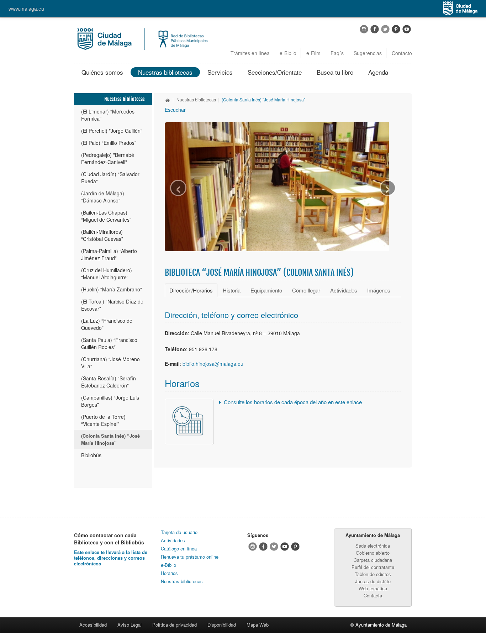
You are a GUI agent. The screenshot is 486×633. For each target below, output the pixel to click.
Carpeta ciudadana (373, 559)
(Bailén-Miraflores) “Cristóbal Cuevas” (102, 235)
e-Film (313, 53)
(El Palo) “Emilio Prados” (108, 142)
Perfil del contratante (373, 567)
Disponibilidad (221, 624)
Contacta (373, 595)
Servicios (220, 72)
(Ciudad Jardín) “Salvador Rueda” (110, 177)
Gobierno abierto (373, 552)
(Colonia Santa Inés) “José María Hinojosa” (110, 439)
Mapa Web (258, 624)
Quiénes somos (102, 72)
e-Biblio (288, 53)
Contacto (402, 53)
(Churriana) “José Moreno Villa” (110, 362)
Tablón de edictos (373, 574)
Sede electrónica (372, 545)
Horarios (169, 573)
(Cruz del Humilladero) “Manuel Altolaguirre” (106, 274)
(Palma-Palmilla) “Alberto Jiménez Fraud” (109, 254)
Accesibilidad (93, 624)
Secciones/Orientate (275, 72)
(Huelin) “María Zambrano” (111, 289)
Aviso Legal (129, 624)
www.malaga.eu (26, 8)
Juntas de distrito (373, 581)
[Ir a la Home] (142, 38)
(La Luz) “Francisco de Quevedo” (106, 324)
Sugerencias (368, 53)
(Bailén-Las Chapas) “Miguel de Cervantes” (106, 216)
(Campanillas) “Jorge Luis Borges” (110, 401)
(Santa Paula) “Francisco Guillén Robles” (109, 343)
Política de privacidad (174, 624)
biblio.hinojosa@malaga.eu (213, 363)
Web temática (373, 588)
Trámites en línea (250, 53)
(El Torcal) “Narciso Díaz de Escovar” (112, 305)
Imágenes (378, 290)
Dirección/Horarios (191, 290)
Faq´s (337, 53)
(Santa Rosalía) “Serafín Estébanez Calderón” (108, 382)
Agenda (378, 72)
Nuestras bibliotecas (165, 72)
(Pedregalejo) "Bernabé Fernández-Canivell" (107, 158)
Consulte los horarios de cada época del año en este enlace (293, 402)
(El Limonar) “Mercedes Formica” (107, 115)
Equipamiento (266, 290)
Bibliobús (91, 455)
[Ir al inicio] (168, 99)
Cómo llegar (306, 290)
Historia (232, 290)
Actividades (343, 290)
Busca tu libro (335, 72)
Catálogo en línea (179, 548)
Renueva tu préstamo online (189, 556)
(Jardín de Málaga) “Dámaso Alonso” (102, 197)
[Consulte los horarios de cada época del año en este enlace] (189, 420)
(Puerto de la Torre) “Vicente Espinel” (103, 420)
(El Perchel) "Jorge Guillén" (111, 130)
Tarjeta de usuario (179, 532)
